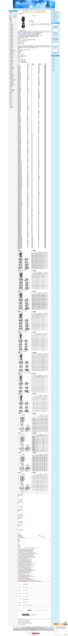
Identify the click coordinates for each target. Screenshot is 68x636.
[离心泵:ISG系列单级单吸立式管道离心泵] (55, 44)
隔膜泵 (53, 68)
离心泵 (53, 69)
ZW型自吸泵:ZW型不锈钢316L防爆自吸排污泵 (24, 621)
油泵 (53, 61)
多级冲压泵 (23, 580)
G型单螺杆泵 (10, 13)
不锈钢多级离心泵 (33, 580)
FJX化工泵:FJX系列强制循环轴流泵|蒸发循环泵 (24, 620)
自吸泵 (53, 67)
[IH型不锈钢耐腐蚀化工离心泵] (55, 32)
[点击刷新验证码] (29, 610)
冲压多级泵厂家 (29, 580)
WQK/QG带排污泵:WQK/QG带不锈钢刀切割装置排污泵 (25, 622)
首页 (23, 10)
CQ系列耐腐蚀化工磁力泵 (55, 43)
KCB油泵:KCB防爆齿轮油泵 (21, 624)
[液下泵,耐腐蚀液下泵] (55, 50)
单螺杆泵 (54, 59)
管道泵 (53, 62)
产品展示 (26, 10)
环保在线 (34, 632)
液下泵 (53, 58)
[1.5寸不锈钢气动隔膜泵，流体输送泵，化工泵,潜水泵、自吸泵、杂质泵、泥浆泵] (55, 24)
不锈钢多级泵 (37, 580)
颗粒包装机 (54, 70)
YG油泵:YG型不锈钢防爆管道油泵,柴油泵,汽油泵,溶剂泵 (25, 623)
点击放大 (23, 29)
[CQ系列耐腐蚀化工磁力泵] (55, 38)
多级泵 (26, 580)
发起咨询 (66, 634)
